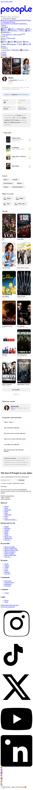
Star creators (8, 581)
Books (29, 20)
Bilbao (6, 533)
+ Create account (16, 34)
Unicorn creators (9, 582)
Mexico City (8, 536)
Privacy (6, 600)
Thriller (6, 567)
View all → (7, 540)
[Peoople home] (16, 15)
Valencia (6, 530)
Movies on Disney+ (10, 552)
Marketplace (6, 32)
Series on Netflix (9, 553)
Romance (7, 572)
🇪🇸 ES (3, 57)
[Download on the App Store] (10, 605)
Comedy (6, 565)
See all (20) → (16, 389)
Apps (28, 30)
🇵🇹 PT (12, 57)
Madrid (6, 526)
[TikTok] (16, 670)
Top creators (5, 50)
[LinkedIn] (16, 766)
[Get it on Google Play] (8, 607)
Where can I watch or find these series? (16, 439)
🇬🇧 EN (7, 57)
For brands (24, 50)
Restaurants (17, 20)
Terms (6, 602)
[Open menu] (1, 3)
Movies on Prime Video (11, 550)
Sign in (10, 34)
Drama (6, 564)
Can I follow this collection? (16, 445)
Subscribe (21, 480)
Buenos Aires (8, 538)
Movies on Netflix (9, 547)
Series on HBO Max (10, 555)
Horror (6, 570)
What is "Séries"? (16, 422)
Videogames (6, 22)
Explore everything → (10, 519)
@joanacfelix (13, 80)
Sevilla (6, 531)
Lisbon (6, 535)
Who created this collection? (16, 428)
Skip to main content (7, 1)
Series (10, 20)
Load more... (16, 394)
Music (24, 20)
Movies (4, 20)
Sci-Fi (6, 569)
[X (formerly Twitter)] (16, 702)
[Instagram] (16, 638)
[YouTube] (16, 734)
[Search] (22, 34)
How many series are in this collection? (16, 433)
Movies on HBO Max (10, 548)
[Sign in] (24, 34)
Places (13, 22)
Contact (3, 54)
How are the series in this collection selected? (16, 450)
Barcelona (7, 528)
